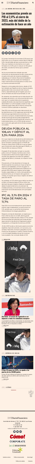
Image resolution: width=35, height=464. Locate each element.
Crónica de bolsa (10, 353)
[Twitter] (17, 431)
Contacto (30, 461)
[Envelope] (20, 431)
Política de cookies (20, 461)
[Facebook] (14, 431)
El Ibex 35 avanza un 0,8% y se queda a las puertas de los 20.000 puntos (15, 371)
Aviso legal (29, 457)
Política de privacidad (19, 457)
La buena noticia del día (15, 9)
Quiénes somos (6, 457)
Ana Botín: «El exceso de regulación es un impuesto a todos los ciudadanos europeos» (16, 317)
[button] (2, 2)
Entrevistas (8, 295)
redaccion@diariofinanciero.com (17, 428)
